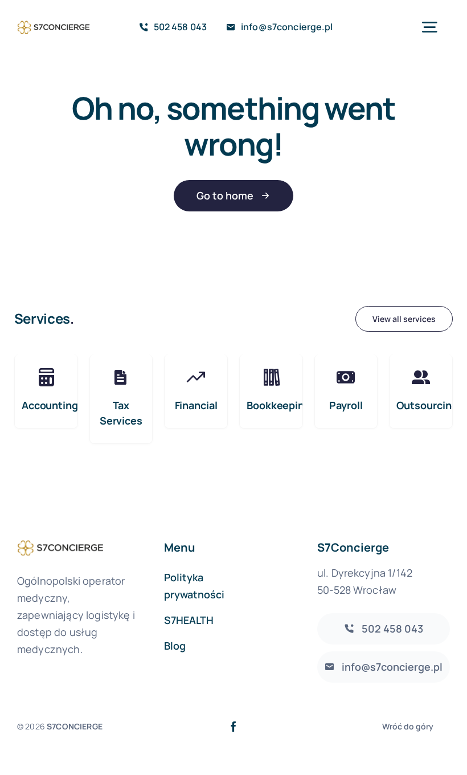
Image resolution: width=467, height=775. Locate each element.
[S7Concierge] (53, 22)
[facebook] (233, 726)
